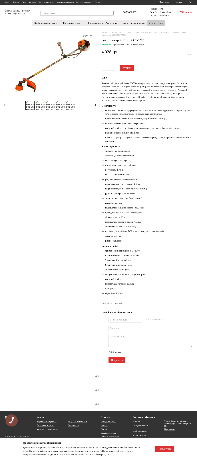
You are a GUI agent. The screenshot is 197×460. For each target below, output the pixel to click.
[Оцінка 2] (131, 352)
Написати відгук (137, 45)
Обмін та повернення (46, 2)
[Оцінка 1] (126, 352)
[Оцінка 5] (146, 352)
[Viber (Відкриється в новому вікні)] (113, 2)
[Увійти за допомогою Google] (171, 319)
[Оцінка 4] (141, 352)
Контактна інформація (65, 2)
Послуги (98, 2)
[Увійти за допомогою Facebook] (166, 319)
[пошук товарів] (111, 13)
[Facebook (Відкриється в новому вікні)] (106, 2)
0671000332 (130, 12)
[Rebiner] (87, 35)
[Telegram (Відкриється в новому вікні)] (109, 2)
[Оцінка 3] (136, 352)
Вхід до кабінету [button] (108, 421)
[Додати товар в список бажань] (189, 52)
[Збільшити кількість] (113, 68)
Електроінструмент (73, 23)
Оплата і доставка (29, 2)
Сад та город (156, 23)
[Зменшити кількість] (104, 68)
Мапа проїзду (169, 429)
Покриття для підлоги (133, 23)
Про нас (16, 2)
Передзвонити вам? (140, 426)
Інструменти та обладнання (102, 23)
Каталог (8, 2)
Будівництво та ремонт (46, 23)
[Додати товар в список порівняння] (181, 52)
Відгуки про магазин (84, 2)
